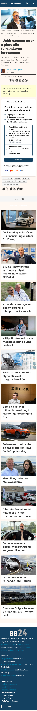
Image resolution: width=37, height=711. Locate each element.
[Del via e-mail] (20, 80)
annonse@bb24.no (9, 690)
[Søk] (26, 3)
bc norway (21, 181)
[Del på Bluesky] (26, 80)
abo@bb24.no (7, 687)
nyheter (26, 178)
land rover (7, 178)
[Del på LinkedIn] (16, 80)
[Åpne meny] (33, 3)
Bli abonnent (16, 3)
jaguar (17, 178)
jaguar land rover (10, 184)
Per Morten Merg (8, 670)
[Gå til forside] (4, 3)
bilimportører (9, 181)
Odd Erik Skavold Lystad (11, 664)
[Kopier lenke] (23, 80)
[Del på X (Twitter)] (13, 80)
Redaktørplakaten (16, 650)
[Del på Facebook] (10, 80)
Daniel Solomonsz (8, 676)
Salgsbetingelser (23, 644)
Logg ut (10, 707)
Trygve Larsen (7, 659)
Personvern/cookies (8, 644)
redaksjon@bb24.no (9, 684)
